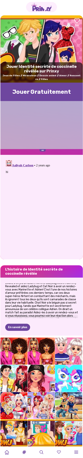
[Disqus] (41, 207)
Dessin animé (47, 75)
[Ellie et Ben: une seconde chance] (41, 432)
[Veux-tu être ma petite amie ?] (41, 378)
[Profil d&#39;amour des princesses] (41, 405)
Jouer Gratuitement (41, 91)
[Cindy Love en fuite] (14, 432)
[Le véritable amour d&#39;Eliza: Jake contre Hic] (68, 432)
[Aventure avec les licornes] (68, 378)
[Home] (7, 452)
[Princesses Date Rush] (68, 405)
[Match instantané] (14, 378)
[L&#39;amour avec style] (14, 351)
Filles (44, 79)
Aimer (63, 75)
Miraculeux (29, 75)
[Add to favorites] (77, 22)
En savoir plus (17, 327)
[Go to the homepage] (41, 7)
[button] (24, 452)
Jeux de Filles (11, 75)
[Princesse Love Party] (14, 405)
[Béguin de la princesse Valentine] (68, 351)
